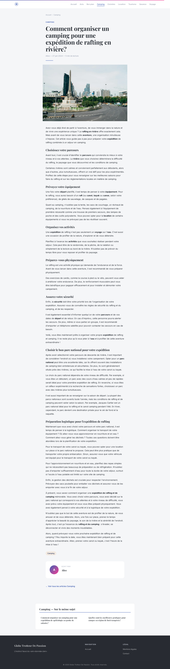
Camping (101, 4)
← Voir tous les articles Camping (60, 586)
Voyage (152, 4)
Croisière (111, 4)
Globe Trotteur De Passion (30, 645)
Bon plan (90, 4)
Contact (126, 653)
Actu (82, 4)
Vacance (142, 4)
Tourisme (132, 4)
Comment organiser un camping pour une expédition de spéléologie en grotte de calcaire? (59, 620)
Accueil (74, 4)
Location (121, 4)
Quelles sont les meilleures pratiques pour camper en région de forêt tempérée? (107, 619)
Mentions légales (130, 649)
